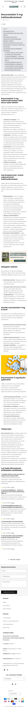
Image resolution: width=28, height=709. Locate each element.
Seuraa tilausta (7, 608)
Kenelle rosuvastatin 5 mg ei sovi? (13, 43)
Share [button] (4, 24)
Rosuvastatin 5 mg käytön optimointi (14, 44)
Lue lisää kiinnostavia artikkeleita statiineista (12, 49)
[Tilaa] (23, 679)
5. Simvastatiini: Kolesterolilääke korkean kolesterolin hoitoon (14, 69)
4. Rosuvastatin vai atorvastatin (14, 66)
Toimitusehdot (7, 618)
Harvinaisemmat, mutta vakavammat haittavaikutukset (12, 38)
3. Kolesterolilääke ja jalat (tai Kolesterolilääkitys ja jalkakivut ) (14, 63)
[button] (2, 6)
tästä (12, 487)
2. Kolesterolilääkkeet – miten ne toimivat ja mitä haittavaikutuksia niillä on (14, 58)
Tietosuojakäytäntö (8, 624)
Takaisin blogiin (15, 559)
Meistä (4, 602)
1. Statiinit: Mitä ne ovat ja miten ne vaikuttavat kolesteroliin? (14, 53)
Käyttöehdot (6, 627)
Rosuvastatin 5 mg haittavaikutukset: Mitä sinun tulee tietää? (13, 33)
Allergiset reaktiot (8, 41)
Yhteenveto (6, 46)
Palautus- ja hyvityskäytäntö (10, 621)
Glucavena (10, 706)
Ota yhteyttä (6, 605)
